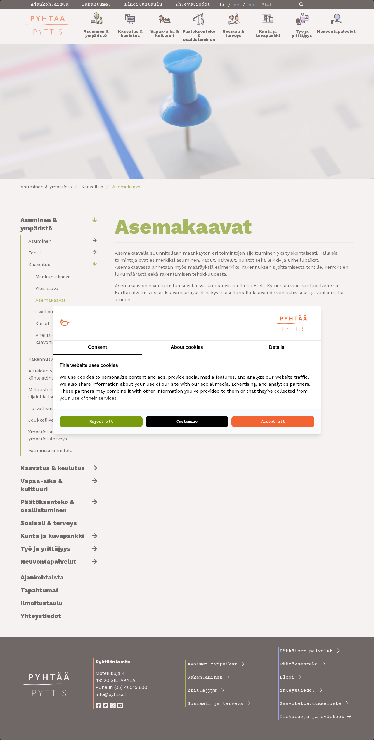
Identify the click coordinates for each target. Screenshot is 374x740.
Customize (187, 421)
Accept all (273, 421)
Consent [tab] (97, 347)
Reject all (101, 421)
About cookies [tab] (187, 347)
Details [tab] (276, 347)
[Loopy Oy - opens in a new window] (65, 323)
